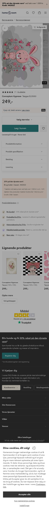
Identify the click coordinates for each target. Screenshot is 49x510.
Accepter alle (24, 494)
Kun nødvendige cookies (24, 501)
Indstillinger (24, 505)
